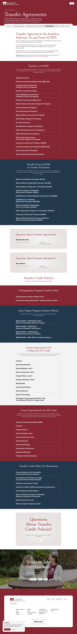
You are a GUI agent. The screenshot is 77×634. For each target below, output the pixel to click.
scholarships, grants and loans (39, 56)
